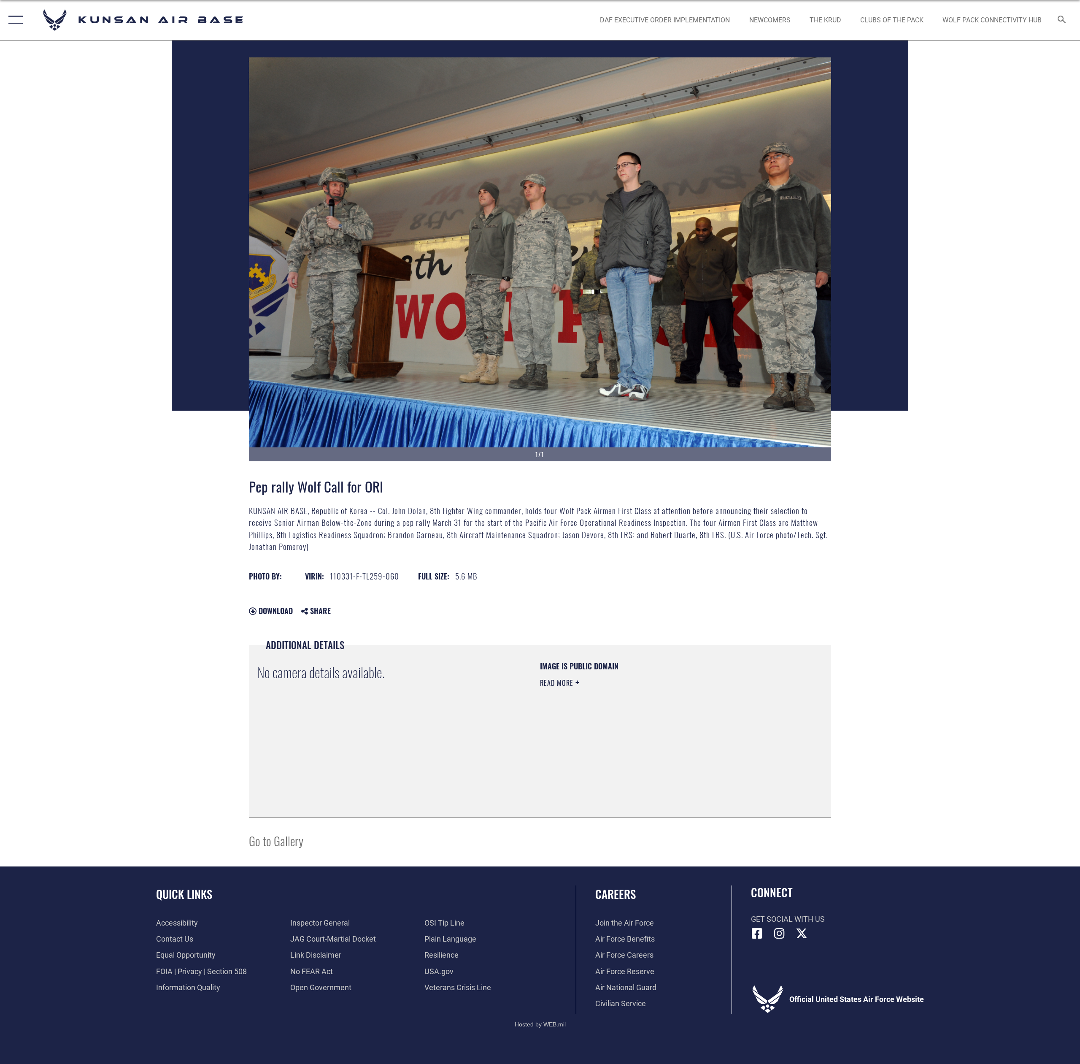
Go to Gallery (276, 840)
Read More (557, 683)
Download (274, 610)
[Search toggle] (1062, 20)
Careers (615, 893)
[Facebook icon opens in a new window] (757, 933)
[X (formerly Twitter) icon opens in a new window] (801, 933)
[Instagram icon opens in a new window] (779, 933)
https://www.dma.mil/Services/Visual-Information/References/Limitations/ (639, 736)
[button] (13, 20)
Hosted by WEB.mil (540, 1024)
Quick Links (184, 893)
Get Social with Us (788, 919)
